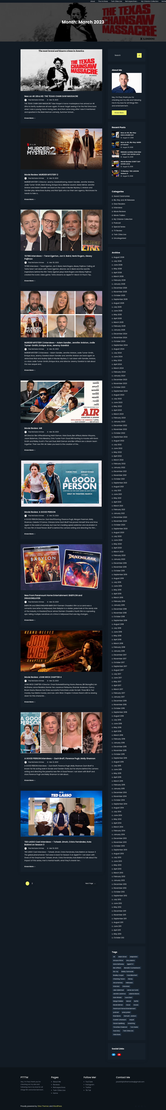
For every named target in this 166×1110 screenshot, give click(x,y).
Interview (116, 986)
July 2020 (118, 536)
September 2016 (120, 712)
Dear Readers (119, 204)
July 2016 (117, 720)
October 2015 (119, 754)
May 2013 (117, 865)
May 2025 (118, 314)
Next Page (90, 883)
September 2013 (120, 850)
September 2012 (120, 895)
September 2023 (121, 391)
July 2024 (118, 353)
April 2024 (118, 364)
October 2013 (119, 846)
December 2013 (120, 838)
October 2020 (119, 525)
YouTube (89, 1082)
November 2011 (120, 915)
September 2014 (120, 804)
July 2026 (118, 261)
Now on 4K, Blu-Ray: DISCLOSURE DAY (128, 134)
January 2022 (119, 467)
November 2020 (120, 521)
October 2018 (119, 616)
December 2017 (120, 655)
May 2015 (117, 773)
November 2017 (120, 659)
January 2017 (119, 697)
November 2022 (120, 429)
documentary (118, 983)
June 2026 (118, 265)
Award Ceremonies (122, 196)
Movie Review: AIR (33, 428)
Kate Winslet (117, 997)
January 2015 (119, 788)
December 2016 (120, 701)
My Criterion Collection (123, 219)
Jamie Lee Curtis (132, 990)
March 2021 (118, 506)
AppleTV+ (130, 964)
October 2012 (119, 892)
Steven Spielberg (118, 1023)
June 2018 (118, 632)
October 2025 (119, 295)
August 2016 (119, 716)
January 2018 (119, 651)
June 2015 (118, 769)
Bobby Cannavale (127, 971)
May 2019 (117, 590)
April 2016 (117, 731)
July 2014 (117, 811)
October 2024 (119, 341)
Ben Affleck (117, 968)
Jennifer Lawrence (119, 994)
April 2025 (118, 318)
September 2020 (121, 528)
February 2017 (119, 693)
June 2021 (118, 494)
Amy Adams (130, 960)
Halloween (129, 983)
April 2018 (117, 639)
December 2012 (120, 884)
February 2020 (120, 555)
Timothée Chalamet (120, 1027)
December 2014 (120, 792)
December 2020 (120, 517)
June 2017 (118, 678)
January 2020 (119, 559)
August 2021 (119, 486)
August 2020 (119, 532)
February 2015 (119, 785)
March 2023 (119, 414)
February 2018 (119, 647)
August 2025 (119, 303)
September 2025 (120, 299)
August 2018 (119, 624)
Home (55, 1093)
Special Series (119, 227)
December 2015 (120, 746)
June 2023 (118, 402)
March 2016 (118, 735)
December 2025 (120, 288)
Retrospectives (59, 1087)
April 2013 (117, 869)
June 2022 (118, 448)
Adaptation (133, 957)
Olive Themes (43, 1106)
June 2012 (118, 903)
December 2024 (120, 334)
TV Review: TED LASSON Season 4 (130, 172)
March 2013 (118, 873)
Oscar (128, 1005)
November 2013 (120, 842)
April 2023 (118, 410)
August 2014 (119, 808)
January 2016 (119, 743)
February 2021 (119, 509)
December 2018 (120, 609)
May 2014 (117, 819)
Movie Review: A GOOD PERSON (39, 512)
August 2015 (119, 762)
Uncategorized (120, 238)
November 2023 (120, 383)
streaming (131, 1023)
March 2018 (118, 643)
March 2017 (118, 689)
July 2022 (118, 444)
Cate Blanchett (132, 975)
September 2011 (120, 918)
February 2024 (120, 372)
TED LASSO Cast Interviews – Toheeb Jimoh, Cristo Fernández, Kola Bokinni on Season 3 (57, 843)
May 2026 (118, 269)
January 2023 (119, 421)
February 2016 (119, 739)
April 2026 (118, 272)
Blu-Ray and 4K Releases (124, 200)
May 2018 (117, 636)
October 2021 (119, 479)
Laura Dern (128, 997)
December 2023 (120, 379)
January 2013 (119, 880)
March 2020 (119, 551)
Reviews (56, 1084)
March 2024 (119, 368)
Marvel (128, 1001)
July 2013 (117, 857)
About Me (57, 1082)
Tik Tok (88, 1090)
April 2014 (117, 823)
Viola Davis (116, 1034)
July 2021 (117, 490)
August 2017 (119, 670)
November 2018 (120, 613)
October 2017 (119, 662)
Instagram (89, 1084)
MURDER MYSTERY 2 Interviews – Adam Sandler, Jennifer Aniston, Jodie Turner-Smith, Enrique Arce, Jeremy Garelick (59, 344)
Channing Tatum (119, 979)
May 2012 (117, 907)
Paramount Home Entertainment (124, 1009)
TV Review (118, 230)
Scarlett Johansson (119, 1020)
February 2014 (119, 830)
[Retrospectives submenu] (137, 1)
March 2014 (118, 827)
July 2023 (118, 399)
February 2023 (120, 418)
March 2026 (119, 276)
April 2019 (117, 594)
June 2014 (118, 815)
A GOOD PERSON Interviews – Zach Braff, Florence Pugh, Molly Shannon (59, 758)
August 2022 (119, 441)
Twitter (88, 1087)
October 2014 (119, 800)
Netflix (136, 1001)
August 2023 (119, 395)
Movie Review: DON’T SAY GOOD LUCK (130, 163)
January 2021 (119, 513)
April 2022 (118, 456)
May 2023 (118, 406)
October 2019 (119, 571)
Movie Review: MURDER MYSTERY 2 (41, 174)
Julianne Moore (134, 994)
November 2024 (120, 337)
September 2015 (120, 758)
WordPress (57, 1106)
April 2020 (118, 548)
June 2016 (118, 723)
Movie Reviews (120, 211)
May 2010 (117, 934)
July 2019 (117, 582)
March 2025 (118, 322)
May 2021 (117, 498)
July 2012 (117, 899)
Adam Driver (122, 957)
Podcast (117, 223)
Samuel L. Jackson (130, 1016)
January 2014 (119, 834)
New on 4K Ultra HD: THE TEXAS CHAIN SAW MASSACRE (51, 96)
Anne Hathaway (118, 964)
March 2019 (118, 597)
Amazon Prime (118, 960)
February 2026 (120, 280)
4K (114, 957)
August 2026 (119, 257)
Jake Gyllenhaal (118, 990)
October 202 (119, 938)
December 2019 (120, 563)
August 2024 (119, 349)
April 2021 (117, 502)
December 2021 (120, 471)
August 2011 (118, 922)
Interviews (118, 207)
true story (116, 1031)
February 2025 (119, 326)
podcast (116, 1012)
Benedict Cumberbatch (132, 968)
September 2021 (120, 483)
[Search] (139, 55)
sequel (131, 1020)
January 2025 (119, 330)
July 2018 (117, 628)
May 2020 (118, 544)
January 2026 (119, 284)
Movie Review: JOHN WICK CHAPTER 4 (43, 677)
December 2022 (120, 425)
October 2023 (119, 387)
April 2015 (117, 777)
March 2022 (118, 460)
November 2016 (120, 704)
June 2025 (118, 311)
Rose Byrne (117, 1016)
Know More (29, 118)
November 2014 (120, 796)
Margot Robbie (118, 1001)
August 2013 (119, 853)
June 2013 (118, 861)
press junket (126, 1012)
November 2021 (120, 475)
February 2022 (119, 463)
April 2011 (117, 930)
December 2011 (120, 911)
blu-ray (115, 971)
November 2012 (120, 888)
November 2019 (120, 567)
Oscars (136, 1005)
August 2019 (119, 578)
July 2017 (117, 674)
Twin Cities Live (120, 234)
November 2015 (120, 750)
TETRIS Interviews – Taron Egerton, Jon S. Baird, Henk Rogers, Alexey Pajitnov (58, 257)
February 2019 (119, 601)
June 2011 (117, 926)
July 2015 (117, 766)
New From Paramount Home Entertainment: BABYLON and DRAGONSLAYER (53, 597)
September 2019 (120, 574)
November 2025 (120, 292)
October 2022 (119, 433)
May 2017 (117, 681)
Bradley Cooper (118, 975)
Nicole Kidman (118, 1005)
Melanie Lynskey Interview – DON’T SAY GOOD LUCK (131, 153)
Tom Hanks (134, 1027)
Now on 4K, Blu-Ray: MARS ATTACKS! (131, 143)
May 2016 (117, 727)
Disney (130, 979)
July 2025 (118, 307)
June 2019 (118, 586)
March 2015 (118, 781)
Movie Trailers (119, 215)
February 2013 (119, 876)
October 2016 (119, 708)
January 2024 (119, 376)
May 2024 (118, 360)
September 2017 (120, 666)
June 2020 (118, 540)
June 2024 (118, 356)
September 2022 (120, 437)
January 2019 (119, 605)
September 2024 (121, 345)
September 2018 (120, 620)
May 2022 (118, 452)
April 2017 (117, 685)
